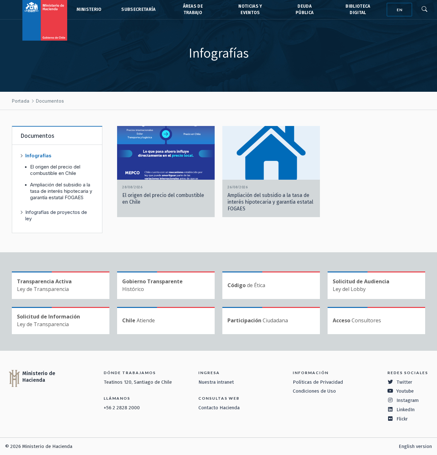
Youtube (405, 391)
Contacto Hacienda (219, 408)
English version (415, 446)
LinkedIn (405, 409)
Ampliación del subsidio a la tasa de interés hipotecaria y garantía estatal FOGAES (61, 191)
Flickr (402, 419)
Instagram (407, 400)
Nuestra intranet (216, 382)
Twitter (404, 382)
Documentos (50, 101)
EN (399, 9)
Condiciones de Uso (314, 391)
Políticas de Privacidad (318, 382)
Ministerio (88, 9)
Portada (20, 101)
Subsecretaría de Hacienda (138, 9)
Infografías (38, 156)
